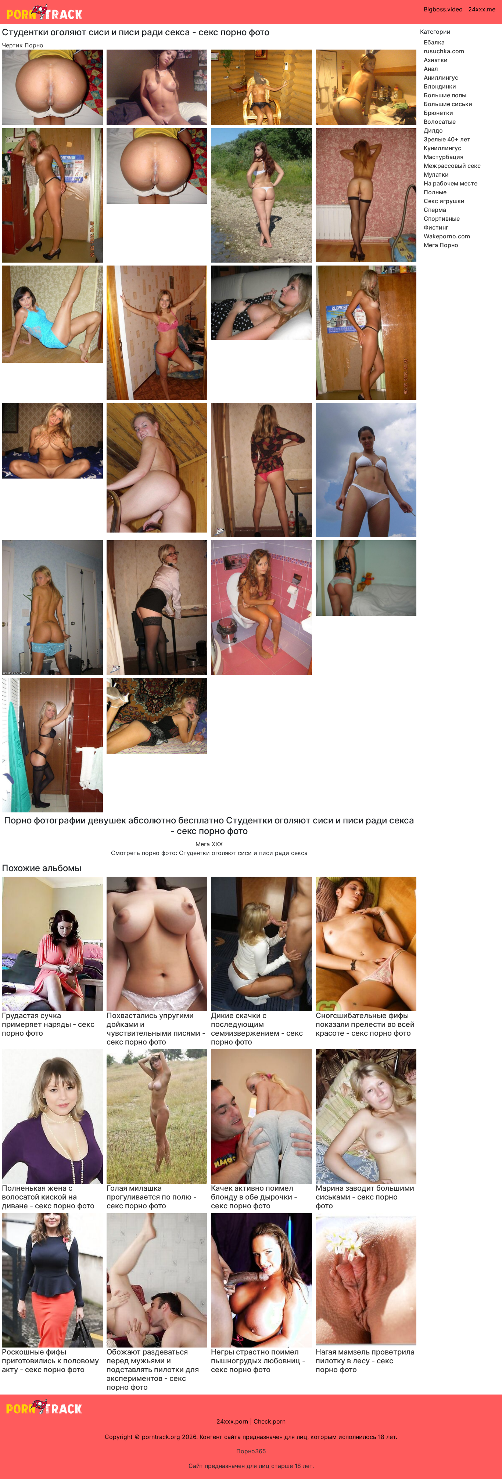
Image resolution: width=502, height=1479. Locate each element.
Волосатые (440, 121)
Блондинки (440, 86)
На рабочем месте (450, 183)
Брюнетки (438, 112)
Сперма (435, 209)
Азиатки (436, 60)
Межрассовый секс (452, 165)
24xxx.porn (232, 1421)
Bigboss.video (443, 9)
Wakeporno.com (447, 236)
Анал (431, 68)
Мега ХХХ (209, 844)
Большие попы (445, 95)
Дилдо (433, 130)
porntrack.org (161, 1436)
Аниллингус (441, 77)
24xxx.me (481, 9)
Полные (435, 192)
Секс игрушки (444, 201)
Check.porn (270, 1421)
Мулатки (436, 174)
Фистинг (436, 227)
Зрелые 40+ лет (447, 139)
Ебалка (434, 42)
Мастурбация (443, 156)
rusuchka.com (444, 51)
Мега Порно (441, 245)
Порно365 (251, 1451)
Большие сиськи (448, 104)
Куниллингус (442, 148)
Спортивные (442, 218)
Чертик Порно (22, 45)
